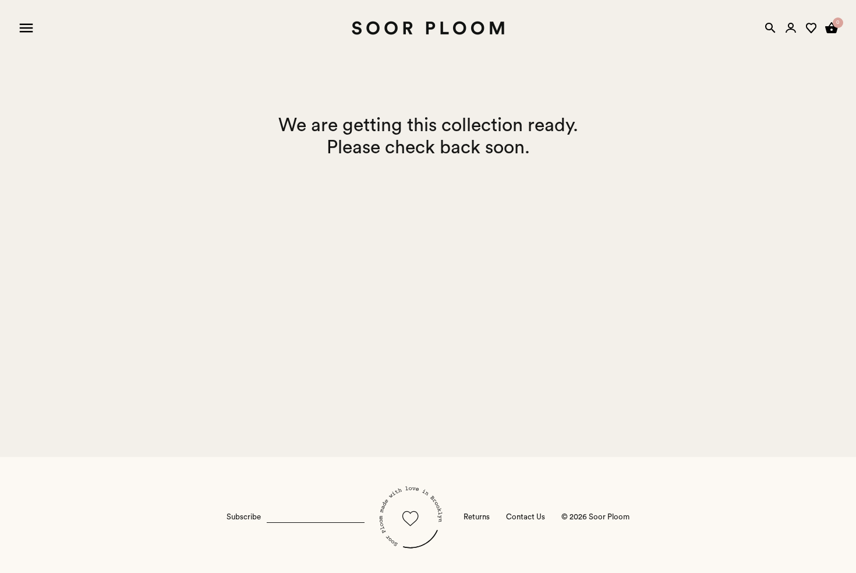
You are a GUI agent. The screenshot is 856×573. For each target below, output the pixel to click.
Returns (477, 517)
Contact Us (525, 517)
